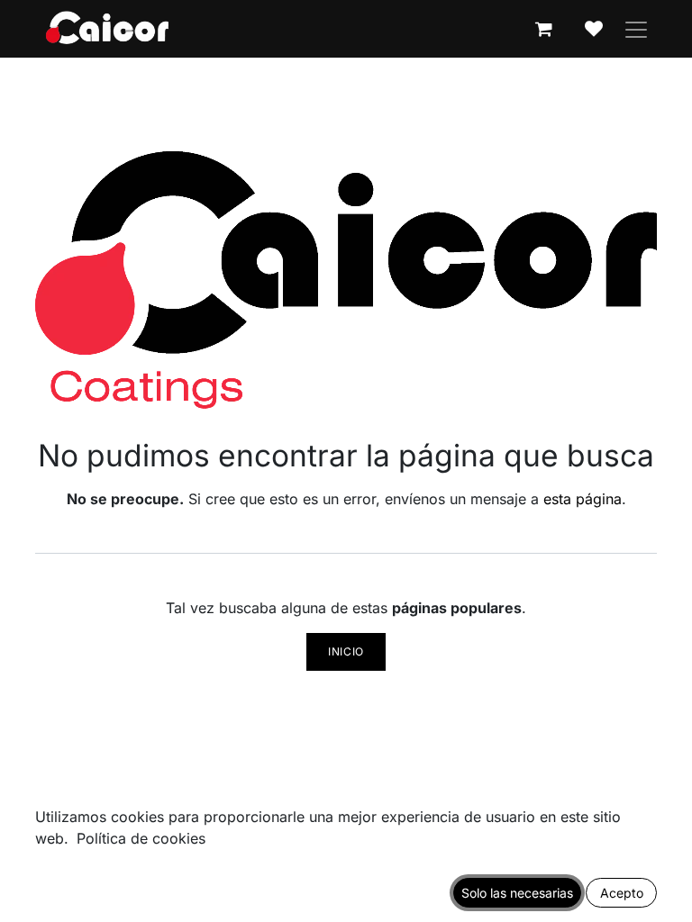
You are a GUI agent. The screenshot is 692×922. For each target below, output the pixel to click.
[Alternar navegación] (636, 28)
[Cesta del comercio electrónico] (543, 28)
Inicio (346, 651)
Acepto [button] (621, 892)
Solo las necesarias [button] (517, 892)
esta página (582, 499)
